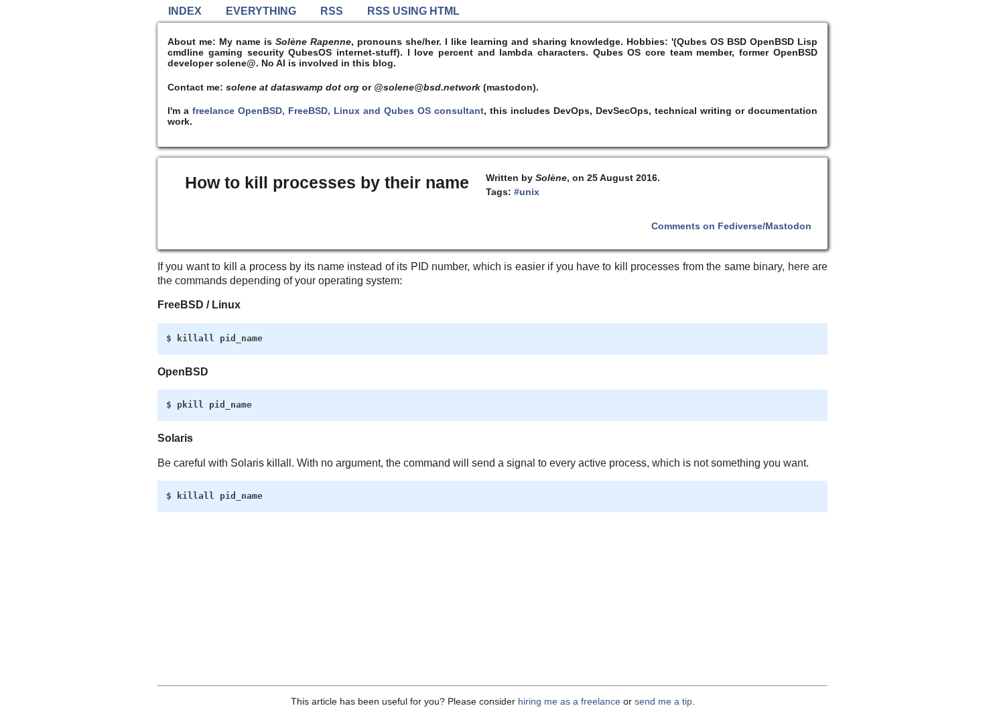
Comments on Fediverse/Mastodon (731, 226)
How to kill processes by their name (327, 182)
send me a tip (663, 701)
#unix (526, 191)
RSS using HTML (413, 11)
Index (185, 11)
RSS (331, 11)
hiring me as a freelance (569, 701)
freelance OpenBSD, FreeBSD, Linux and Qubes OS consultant (338, 110)
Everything (261, 11)
